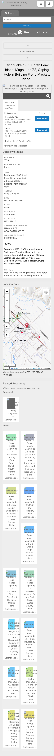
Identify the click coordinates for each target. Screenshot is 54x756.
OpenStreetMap (35, 368)
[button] (27, 325)
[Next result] (27, 58)
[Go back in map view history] (7, 335)
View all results (27, 51)
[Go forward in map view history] (7, 331)
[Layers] (46, 292)
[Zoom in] (7, 291)
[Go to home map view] (7, 326)
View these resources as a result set (22, 388)
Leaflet (16, 368)
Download (42, 118)
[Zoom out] (7, 320)
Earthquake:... (12, 419)
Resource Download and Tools (10, 105)
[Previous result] (28, 45)
